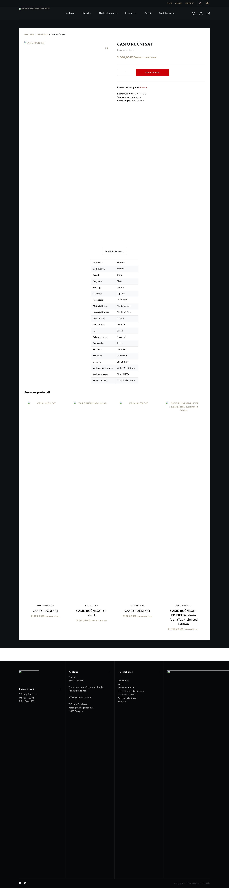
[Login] (201, 13)
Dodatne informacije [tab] (114, 251)
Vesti (169, 3)
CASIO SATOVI (137, 101)
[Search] (193, 13)
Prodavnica (123, 680)
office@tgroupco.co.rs (80, 697)
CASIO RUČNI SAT (45, 611)
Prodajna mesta (167, 13)
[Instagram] (207, 3)
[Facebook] (200, 3)
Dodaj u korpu (152, 72)
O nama (178, 3)
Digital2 (206, 883)
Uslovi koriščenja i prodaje (131, 691)
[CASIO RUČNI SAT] (45, 501)
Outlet (148, 13)
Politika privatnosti (127, 698)
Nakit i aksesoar (107, 13)
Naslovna (69, 13)
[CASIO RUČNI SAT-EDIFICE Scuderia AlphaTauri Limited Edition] (183, 501)
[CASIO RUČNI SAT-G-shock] (91, 501)
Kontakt (189, 3)
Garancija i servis (126, 694)
